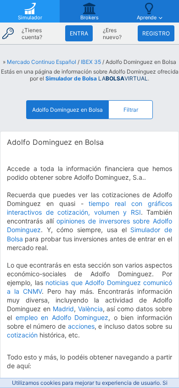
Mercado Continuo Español (41, 61)
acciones (81, 326)
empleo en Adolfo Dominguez (62, 317)
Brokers (89, 17)
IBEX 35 (91, 61)
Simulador (30, 17)
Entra (79, 33)
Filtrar (130, 109)
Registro (156, 33)
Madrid (63, 309)
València (90, 309)
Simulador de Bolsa (71, 78)
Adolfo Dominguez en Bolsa (67, 109)
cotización (22, 335)
